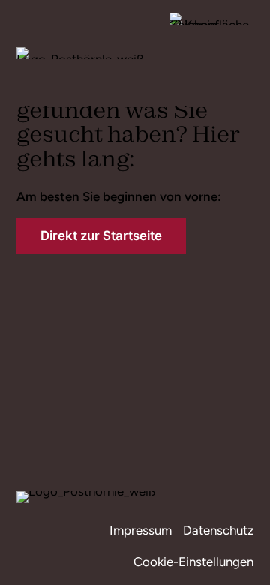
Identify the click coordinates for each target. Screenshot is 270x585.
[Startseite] (80, 51)
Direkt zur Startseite (101, 235)
